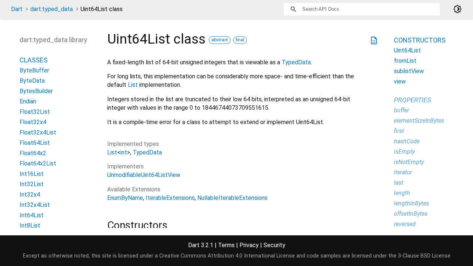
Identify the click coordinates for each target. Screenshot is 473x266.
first (399, 130)
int (123, 152)
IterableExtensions (170, 197)
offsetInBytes (411, 213)
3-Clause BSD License (424, 256)
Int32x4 (30, 194)
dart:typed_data (51, 9)
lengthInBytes (411, 203)
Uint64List (407, 50)
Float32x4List (38, 132)
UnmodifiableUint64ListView (143, 174)
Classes (34, 60)
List (133, 84)
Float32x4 (33, 122)
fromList (405, 60)
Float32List (35, 111)
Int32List (32, 184)
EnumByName (125, 197)
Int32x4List (35, 204)
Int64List (32, 215)
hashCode (407, 141)
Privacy (249, 245)
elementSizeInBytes (419, 120)
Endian (28, 101)
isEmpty (404, 151)
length (402, 193)
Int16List (32, 173)
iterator (403, 172)
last (398, 182)
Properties (412, 100)
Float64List (35, 142)
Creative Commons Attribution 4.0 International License (227, 256)
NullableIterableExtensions (232, 197)
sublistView (409, 71)
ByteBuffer (34, 70)
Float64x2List (38, 163)
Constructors (420, 40)
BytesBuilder (36, 91)
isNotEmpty (409, 162)
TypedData (296, 62)
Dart (17, 9)
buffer (401, 110)
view (400, 81)
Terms (226, 245)
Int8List (30, 225)
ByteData (32, 80)
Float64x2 (33, 153)
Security (274, 245)
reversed (405, 224)
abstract (219, 39)
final (240, 39)
